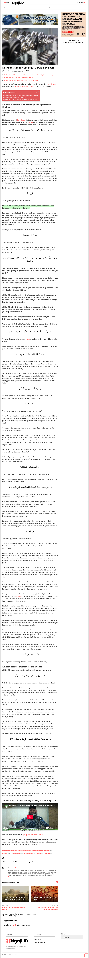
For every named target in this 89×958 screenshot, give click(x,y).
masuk (14, 925)
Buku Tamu (37, 939)
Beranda (8, 7)
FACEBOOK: (29, 914)
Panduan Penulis (39, 942)
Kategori (63, 934)
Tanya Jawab (50, 7)
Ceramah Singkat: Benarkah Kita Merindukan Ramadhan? (48, 908)
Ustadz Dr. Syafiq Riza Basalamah (26, 86)
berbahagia (21, 120)
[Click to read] (15, 894)
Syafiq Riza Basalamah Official (33, 835)
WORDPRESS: (20, 915)
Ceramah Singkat (27, 7)
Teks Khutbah (39, 7)
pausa (28, 339)
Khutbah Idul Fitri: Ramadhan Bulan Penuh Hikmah (18, 77)
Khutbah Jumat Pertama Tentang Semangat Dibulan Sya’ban (20, 95)
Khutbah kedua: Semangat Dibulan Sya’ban (15, 97)
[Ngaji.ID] (17, 4)
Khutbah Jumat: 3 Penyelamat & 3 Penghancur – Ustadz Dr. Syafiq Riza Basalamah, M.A (29, 75)
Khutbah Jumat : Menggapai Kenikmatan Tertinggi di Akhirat (21, 80)
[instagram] (77, 2)
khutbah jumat (51, 84)
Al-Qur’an (16, 7)
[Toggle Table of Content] (36, 92)
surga (31, 122)
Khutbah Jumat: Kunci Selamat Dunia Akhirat (13, 908)
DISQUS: (35, 914)
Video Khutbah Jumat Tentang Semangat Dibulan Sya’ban (20, 99)
